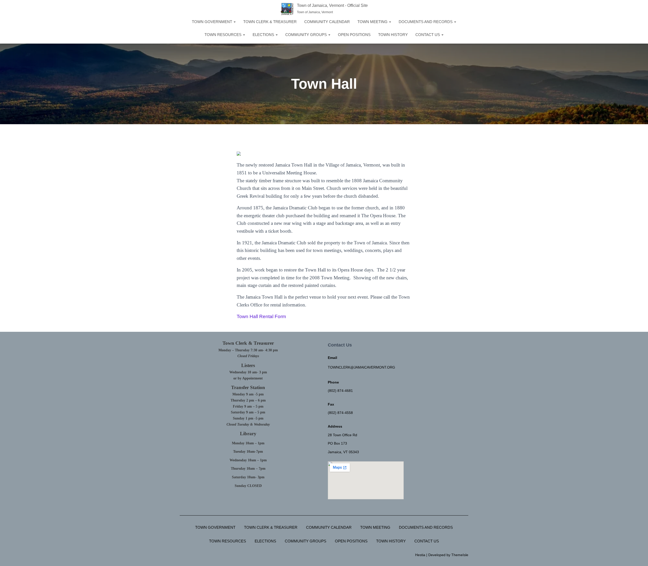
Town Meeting (373, 22)
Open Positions (354, 34)
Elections (264, 34)
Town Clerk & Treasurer (270, 22)
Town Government (212, 22)
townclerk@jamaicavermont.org (361, 367)
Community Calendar (327, 22)
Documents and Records (426, 22)
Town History (393, 34)
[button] (234, 22)
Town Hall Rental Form (261, 316)
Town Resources (223, 34)
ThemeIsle (459, 555)
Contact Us (428, 34)
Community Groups (306, 34)
